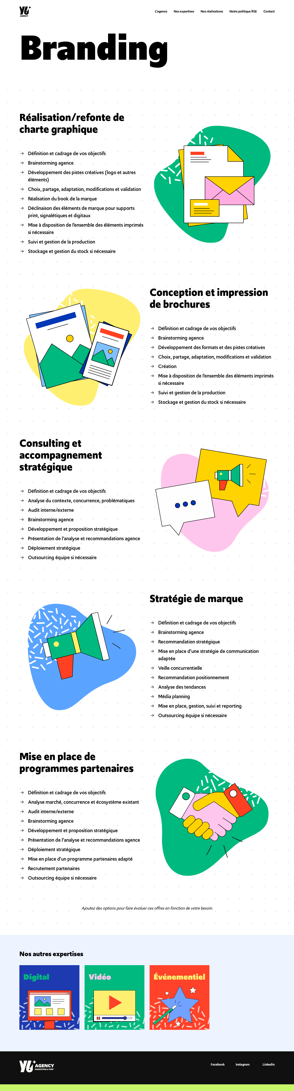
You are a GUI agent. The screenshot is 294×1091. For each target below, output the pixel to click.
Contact (269, 11)
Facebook (217, 1064)
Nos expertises (184, 11)
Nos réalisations (212, 11)
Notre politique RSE (243, 11)
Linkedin (269, 1064)
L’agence (161, 11)
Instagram (243, 1064)
